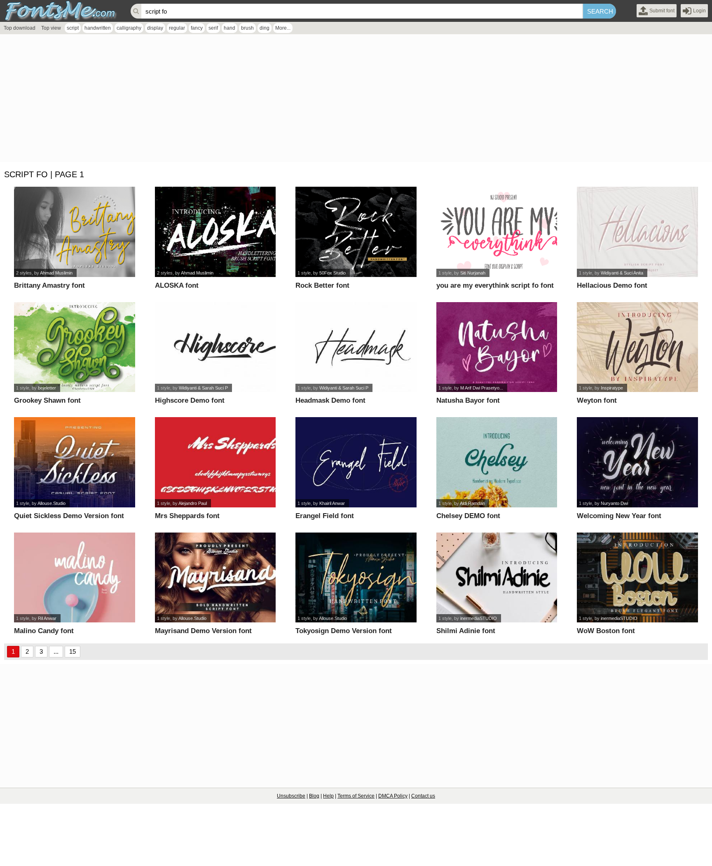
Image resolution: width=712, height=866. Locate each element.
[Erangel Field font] (356, 462)
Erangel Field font (324, 516)
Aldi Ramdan (472, 503)
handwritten (97, 28)
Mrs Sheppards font (187, 516)
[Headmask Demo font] (356, 347)
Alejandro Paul (192, 503)
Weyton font (597, 400)
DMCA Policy (393, 796)
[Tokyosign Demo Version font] (356, 578)
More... (282, 28)
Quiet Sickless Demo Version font (69, 516)
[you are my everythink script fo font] (496, 232)
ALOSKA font (177, 285)
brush (247, 28)
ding (264, 28)
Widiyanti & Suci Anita (622, 272)
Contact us (423, 796)
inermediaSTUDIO (478, 618)
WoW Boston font (606, 631)
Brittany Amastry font (49, 285)
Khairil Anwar (332, 503)
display (155, 28)
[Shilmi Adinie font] (496, 578)
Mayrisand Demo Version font (203, 631)
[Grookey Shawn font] (74, 347)
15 (72, 651)
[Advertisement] (247, 100)
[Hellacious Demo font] (637, 232)
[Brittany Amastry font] (74, 232)
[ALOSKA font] (215, 232)
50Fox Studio (332, 272)
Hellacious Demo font (612, 285)
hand (229, 28)
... (56, 651)
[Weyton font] (637, 347)
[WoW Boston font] (637, 578)
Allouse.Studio (51, 503)
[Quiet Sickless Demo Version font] (74, 462)
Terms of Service (356, 796)
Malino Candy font (44, 631)
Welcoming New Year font (619, 516)
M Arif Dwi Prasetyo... (481, 387)
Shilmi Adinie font (465, 631)
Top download (19, 28)
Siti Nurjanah (472, 272)
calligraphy (129, 28)
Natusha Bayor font (468, 400)
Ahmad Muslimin (56, 272)
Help (328, 796)
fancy (197, 28)
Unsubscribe (291, 796)
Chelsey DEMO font (468, 516)
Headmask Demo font (330, 400)
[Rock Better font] (356, 232)
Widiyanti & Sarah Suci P (203, 387)
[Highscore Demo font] (215, 347)
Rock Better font (322, 285)
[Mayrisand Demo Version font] (215, 578)
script (73, 28)
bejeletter (47, 387)
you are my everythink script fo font (495, 285)
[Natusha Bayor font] (496, 347)
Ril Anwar (47, 618)
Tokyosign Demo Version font (343, 631)
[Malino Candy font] (74, 578)
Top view (51, 28)
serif (213, 28)
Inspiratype (612, 387)
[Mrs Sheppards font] (215, 462)
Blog (314, 796)
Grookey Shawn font (47, 400)
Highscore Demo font (190, 400)
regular (177, 28)
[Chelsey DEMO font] (496, 462)
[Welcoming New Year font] (637, 462)
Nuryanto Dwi (614, 503)
